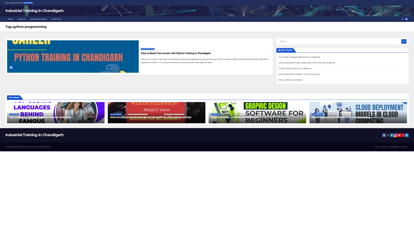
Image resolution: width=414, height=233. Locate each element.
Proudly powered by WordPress (16, 147)
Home (10, 19)
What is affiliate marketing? (290, 80)
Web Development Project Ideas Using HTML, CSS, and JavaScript (307, 63)
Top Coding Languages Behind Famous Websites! (299, 57)
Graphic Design (215, 114)
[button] (402, 19)
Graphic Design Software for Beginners (295, 68)
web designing (14, 114)
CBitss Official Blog (148, 49)
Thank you (56, 19)
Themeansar (46, 147)
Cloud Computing (317, 114)
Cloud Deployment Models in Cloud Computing (299, 74)
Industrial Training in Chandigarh (34, 10)
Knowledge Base (39, 19)
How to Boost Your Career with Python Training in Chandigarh (176, 53)
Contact (22, 19)
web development (116, 114)
